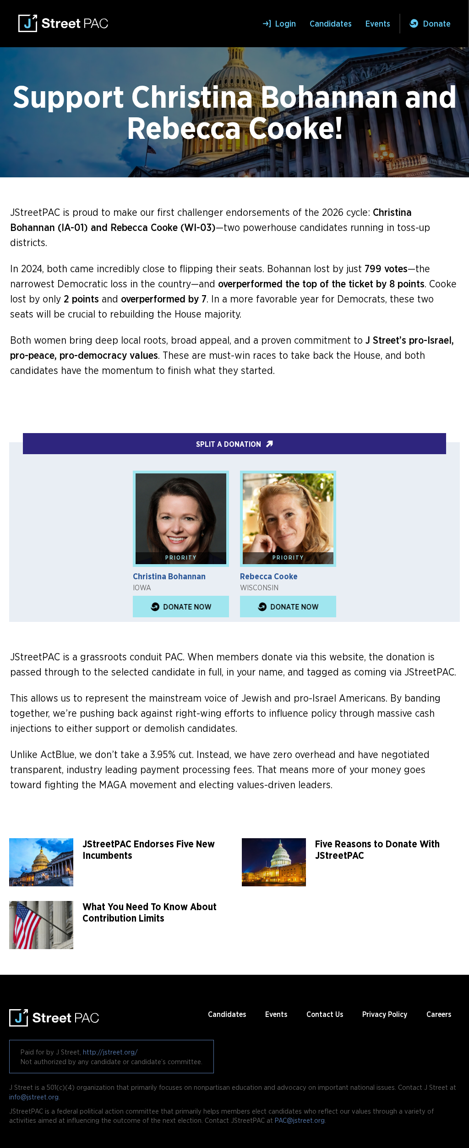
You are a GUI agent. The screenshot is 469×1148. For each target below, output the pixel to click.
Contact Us (324, 1014)
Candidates (331, 24)
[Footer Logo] (54, 1014)
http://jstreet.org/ (110, 1052)
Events (377, 24)
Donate (437, 24)
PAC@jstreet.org (300, 1120)
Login (285, 24)
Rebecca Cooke (269, 576)
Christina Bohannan (169, 576)
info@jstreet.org (34, 1097)
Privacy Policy (384, 1014)
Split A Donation (228, 444)
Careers (438, 1014)
